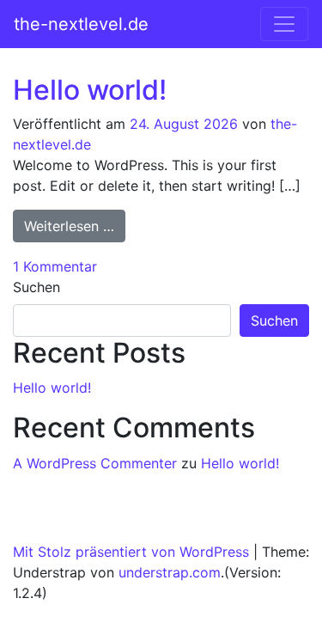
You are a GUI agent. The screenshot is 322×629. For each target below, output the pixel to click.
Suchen (36, 287)
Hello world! (90, 90)
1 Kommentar (55, 266)
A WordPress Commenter (95, 463)
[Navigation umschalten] (284, 24)
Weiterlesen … (74, 226)
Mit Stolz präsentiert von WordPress (131, 551)
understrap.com (169, 572)
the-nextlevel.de (81, 24)
